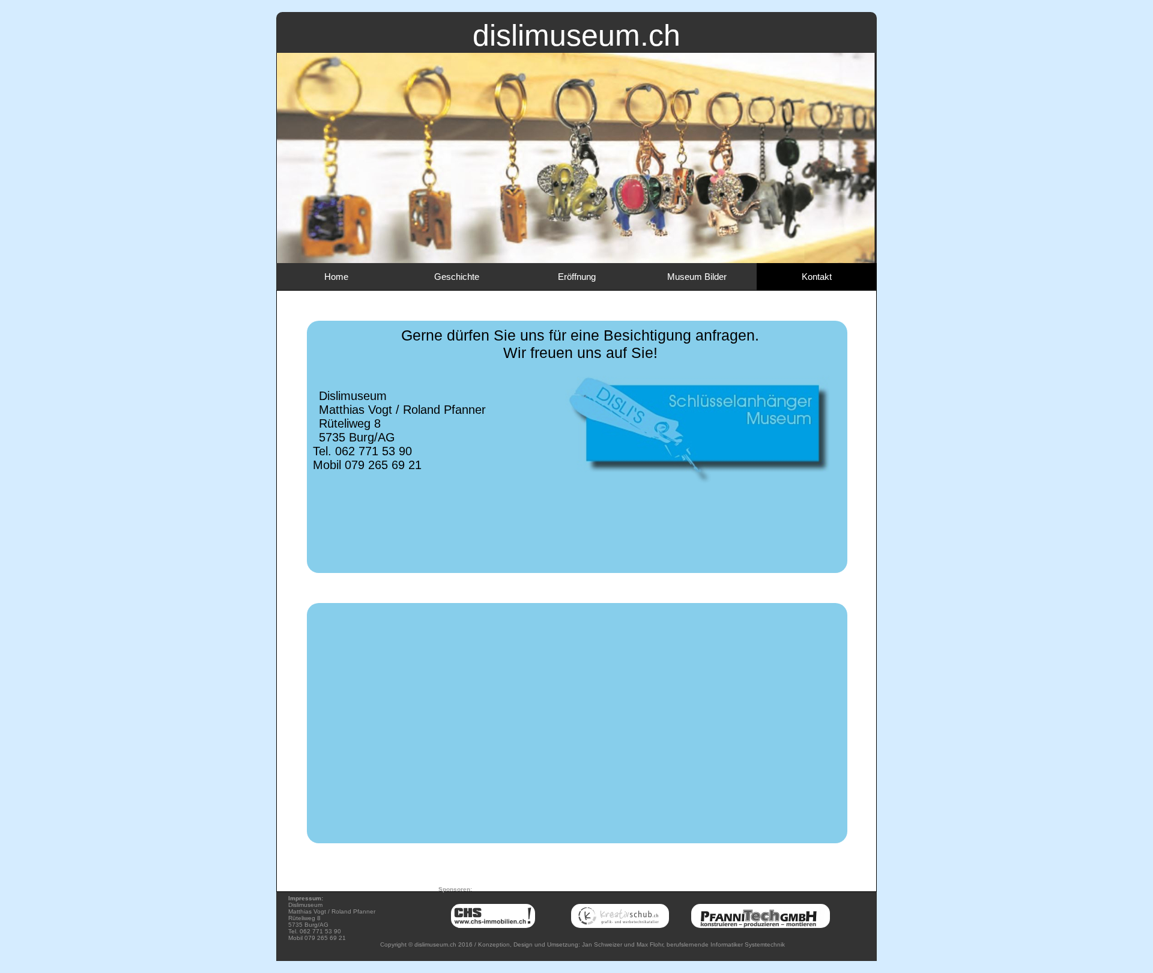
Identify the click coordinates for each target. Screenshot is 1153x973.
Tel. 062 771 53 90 (362, 451)
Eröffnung (577, 276)
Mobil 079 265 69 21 (367, 464)
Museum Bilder (697, 276)
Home (336, 276)
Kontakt (817, 276)
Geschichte (456, 276)
